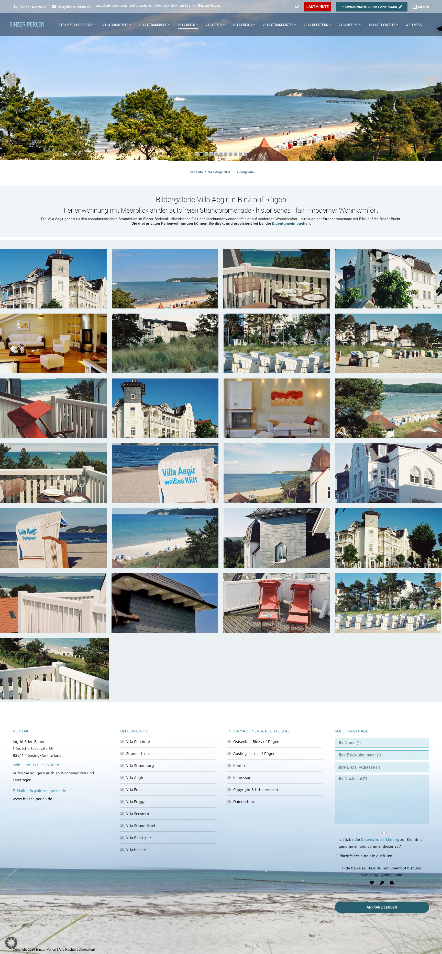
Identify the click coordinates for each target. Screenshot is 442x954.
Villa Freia (134, 789)
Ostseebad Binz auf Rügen (256, 741)
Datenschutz (244, 801)
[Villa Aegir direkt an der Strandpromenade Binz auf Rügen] (53, 278)
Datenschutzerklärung (380, 839)
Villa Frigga (135, 801)
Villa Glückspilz (138, 837)
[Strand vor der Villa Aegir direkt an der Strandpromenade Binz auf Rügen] (388, 603)
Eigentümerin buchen (291, 223)
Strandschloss (138, 753)
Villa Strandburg (140, 765)
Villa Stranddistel (140, 825)
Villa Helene (136, 849)
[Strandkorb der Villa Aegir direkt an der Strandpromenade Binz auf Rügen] (165, 473)
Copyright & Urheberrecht (255, 789)
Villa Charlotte (138, 741)
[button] (11, 943)
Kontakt (240, 765)
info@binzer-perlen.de (74, 7)
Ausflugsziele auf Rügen (254, 753)
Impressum (242, 777)
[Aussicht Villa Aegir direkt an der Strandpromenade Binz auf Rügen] (165, 278)
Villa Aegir (134, 777)
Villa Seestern (137, 813)
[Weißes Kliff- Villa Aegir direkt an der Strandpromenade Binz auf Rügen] (277, 408)
